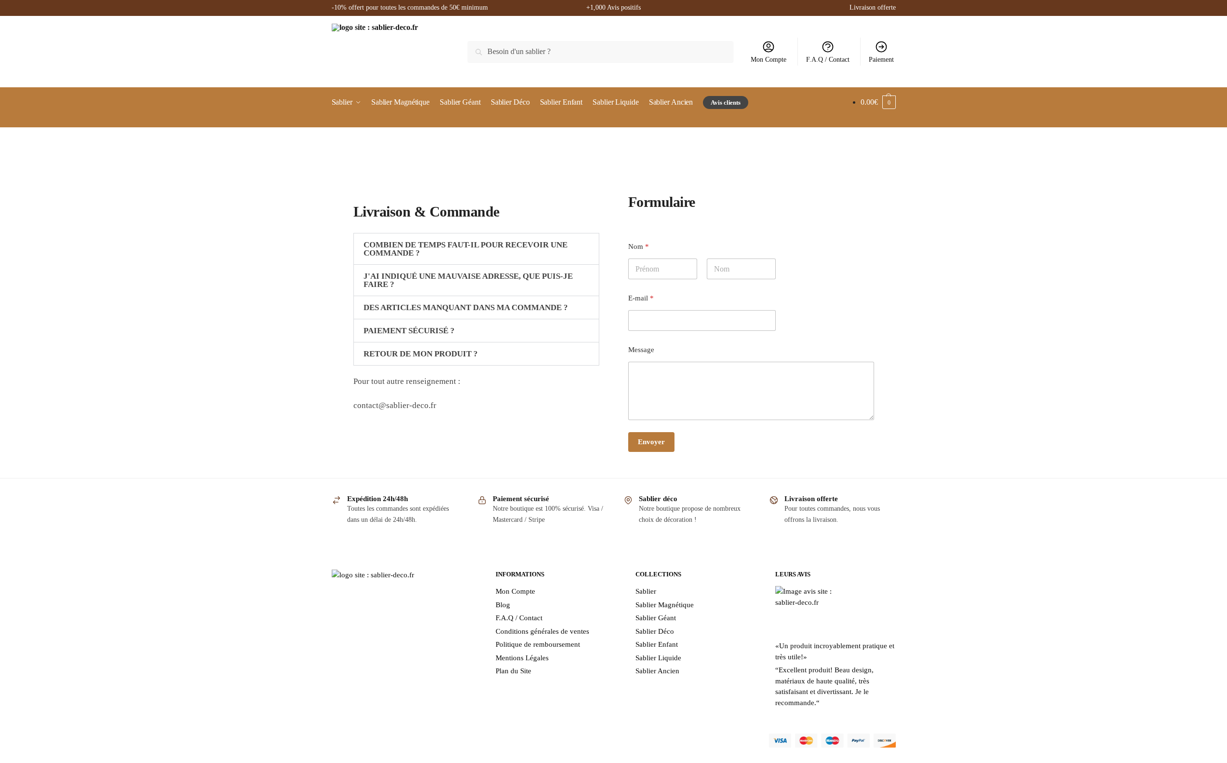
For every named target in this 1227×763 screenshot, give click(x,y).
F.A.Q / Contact (827, 59)
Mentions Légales (522, 658)
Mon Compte (768, 59)
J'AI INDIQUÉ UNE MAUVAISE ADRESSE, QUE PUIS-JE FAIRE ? (468, 280)
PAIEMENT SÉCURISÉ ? (409, 330)
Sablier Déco (654, 631)
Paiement (881, 59)
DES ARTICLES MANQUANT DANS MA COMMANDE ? (466, 307)
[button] (476, 248)
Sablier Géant (655, 618)
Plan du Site (513, 671)
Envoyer (651, 442)
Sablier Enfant (656, 644)
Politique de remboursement (538, 644)
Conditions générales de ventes (542, 631)
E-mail (641, 298)
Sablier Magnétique (664, 605)
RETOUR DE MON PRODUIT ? (421, 353)
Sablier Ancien (657, 671)
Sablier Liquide (658, 658)
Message (641, 350)
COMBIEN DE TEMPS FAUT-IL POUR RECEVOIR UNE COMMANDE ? (465, 249)
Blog (503, 605)
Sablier (645, 591)
